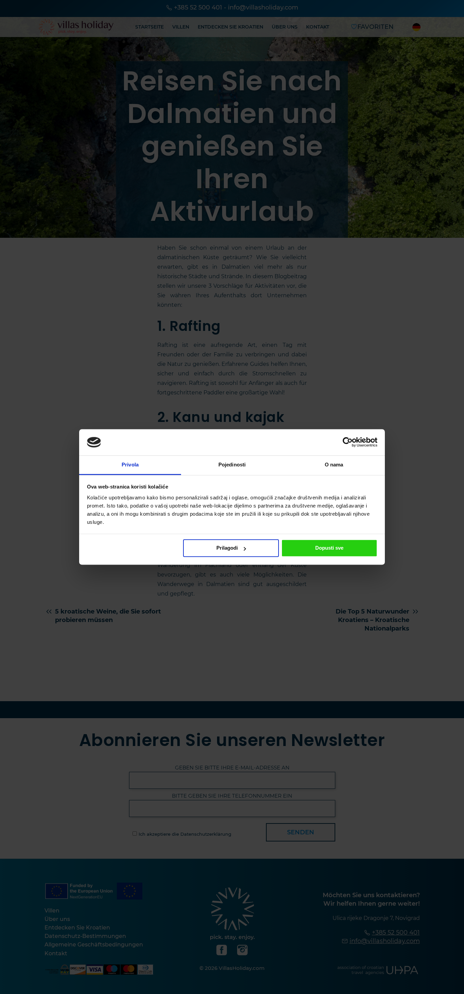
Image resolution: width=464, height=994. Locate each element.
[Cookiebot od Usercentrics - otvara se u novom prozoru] (347, 442)
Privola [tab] (130, 464)
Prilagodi (227, 548)
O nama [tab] (334, 464)
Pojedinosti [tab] (232, 464)
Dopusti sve (329, 548)
